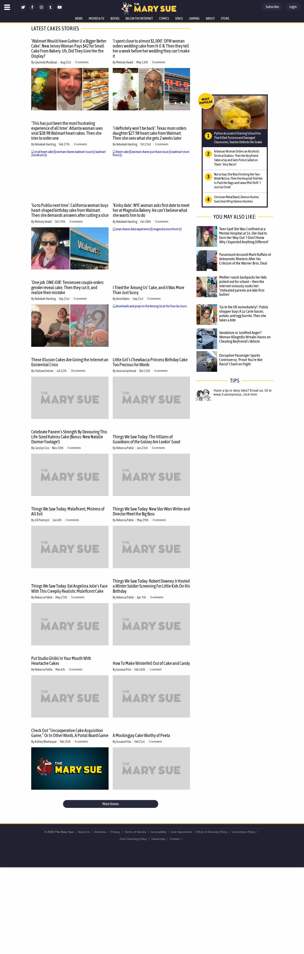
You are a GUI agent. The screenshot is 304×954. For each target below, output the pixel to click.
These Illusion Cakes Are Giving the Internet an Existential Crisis (69, 362)
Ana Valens (123, 299)
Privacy (115, 832)
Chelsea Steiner (44, 371)
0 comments (82, 62)
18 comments (78, 370)
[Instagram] (41, 10)
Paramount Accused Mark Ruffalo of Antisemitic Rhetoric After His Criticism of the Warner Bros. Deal (245, 258)
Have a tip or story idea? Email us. (239, 390)
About (210, 18)
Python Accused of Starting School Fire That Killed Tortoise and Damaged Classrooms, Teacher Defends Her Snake (238, 137)
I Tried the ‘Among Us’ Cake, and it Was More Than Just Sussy (148, 290)
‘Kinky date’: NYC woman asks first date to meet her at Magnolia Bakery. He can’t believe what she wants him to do (151, 210)
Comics (164, 18)
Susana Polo (123, 669)
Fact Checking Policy (133, 839)
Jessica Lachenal (126, 371)
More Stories (110, 804)
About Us (84, 832)
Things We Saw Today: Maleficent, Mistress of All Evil (67, 511)
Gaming (194, 18)
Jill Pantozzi (42, 520)
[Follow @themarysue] (23, 10)
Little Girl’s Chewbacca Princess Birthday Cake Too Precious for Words (150, 362)
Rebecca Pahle (125, 448)
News (79, 18)
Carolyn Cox (42, 448)
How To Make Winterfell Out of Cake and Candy (151, 663)
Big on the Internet (139, 18)
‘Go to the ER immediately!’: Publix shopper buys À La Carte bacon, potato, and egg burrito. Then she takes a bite (243, 313)
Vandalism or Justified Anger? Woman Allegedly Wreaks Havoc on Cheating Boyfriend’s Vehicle (244, 336)
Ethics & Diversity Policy (211, 832)
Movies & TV (96, 18)
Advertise (100, 832)
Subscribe (272, 7)
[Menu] (7, 7)
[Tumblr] (50, 10)
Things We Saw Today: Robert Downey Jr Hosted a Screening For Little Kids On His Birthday (151, 586)
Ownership (158, 839)
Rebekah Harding (45, 144)
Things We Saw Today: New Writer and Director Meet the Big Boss (151, 511)
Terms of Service (135, 832)
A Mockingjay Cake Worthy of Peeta (141, 735)
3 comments (155, 741)
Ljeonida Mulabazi (46, 62)
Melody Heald (124, 62)
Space (179, 18)
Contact (175, 839)
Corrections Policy (243, 832)
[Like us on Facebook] (32, 10)
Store (225, 18)
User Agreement (181, 832)
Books (114, 18)
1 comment (156, 669)
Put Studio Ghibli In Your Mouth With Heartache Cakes (61, 661)
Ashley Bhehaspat (46, 741)
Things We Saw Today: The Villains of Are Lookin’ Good (146, 439)
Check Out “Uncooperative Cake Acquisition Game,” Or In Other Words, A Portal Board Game (69, 733)
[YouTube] (59, 10)
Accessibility (158, 832)
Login (293, 7)
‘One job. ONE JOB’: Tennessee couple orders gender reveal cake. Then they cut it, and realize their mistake (67, 287)
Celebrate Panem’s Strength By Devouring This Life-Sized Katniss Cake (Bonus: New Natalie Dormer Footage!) (69, 436)
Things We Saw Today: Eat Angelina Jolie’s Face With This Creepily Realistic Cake (69, 588)
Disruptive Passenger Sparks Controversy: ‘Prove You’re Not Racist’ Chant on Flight (240, 359)
